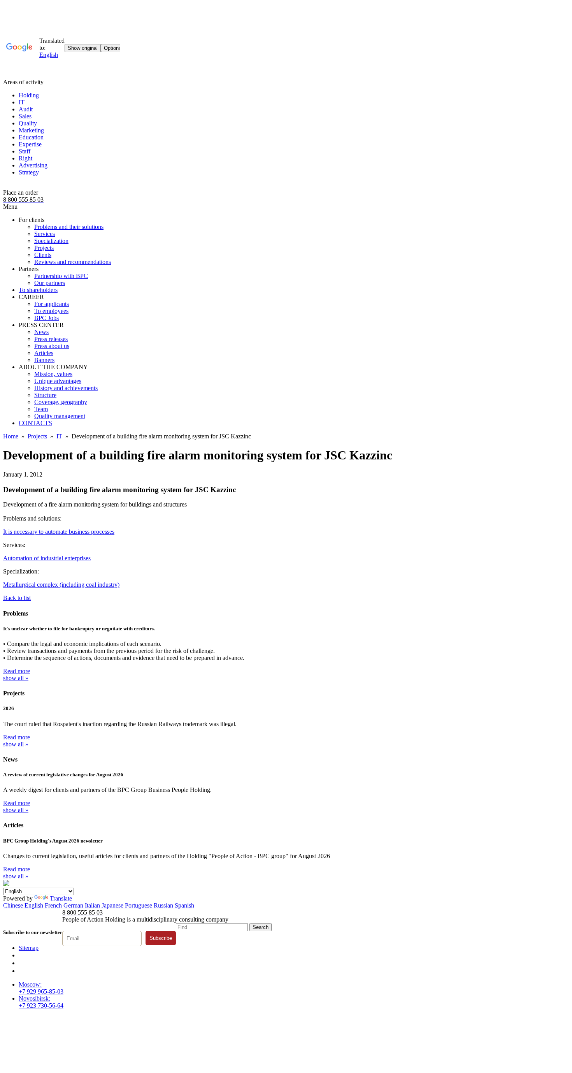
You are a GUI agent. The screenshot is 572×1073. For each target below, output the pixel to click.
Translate (61, 898)
